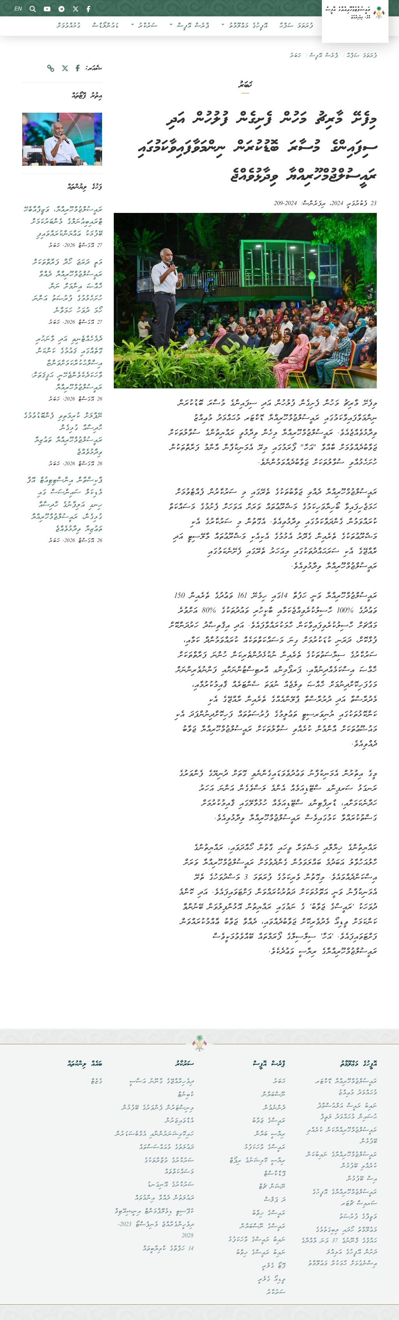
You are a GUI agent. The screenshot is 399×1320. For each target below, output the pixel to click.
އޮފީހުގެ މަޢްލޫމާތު (246, 26)
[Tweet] (65, 68)
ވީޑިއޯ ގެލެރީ (271, 1279)
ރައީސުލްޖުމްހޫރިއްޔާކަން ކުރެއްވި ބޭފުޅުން (342, 1136)
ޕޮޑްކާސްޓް (274, 1174)
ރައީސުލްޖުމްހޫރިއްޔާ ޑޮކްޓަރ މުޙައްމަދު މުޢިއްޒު (346, 1087)
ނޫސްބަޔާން (273, 1095)
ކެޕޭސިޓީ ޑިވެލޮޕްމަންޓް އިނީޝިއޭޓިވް (154, 1211)
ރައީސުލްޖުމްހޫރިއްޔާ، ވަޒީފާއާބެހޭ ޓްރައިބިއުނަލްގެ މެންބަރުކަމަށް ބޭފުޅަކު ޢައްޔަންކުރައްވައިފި (62, 222)
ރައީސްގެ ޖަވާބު (268, 1121)
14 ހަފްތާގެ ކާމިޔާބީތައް (168, 1249)
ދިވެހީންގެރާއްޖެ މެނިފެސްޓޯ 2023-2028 (156, 1230)
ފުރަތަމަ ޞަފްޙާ (296, 26)
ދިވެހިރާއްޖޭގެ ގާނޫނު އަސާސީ (161, 1081)
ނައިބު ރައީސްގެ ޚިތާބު (260, 1253)
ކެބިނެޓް (185, 1095)
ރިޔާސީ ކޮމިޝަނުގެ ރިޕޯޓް (257, 1161)
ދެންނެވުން (274, 1108)
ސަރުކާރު (146, 26)
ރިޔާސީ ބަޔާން (270, 1134)
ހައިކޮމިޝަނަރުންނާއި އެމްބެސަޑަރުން (154, 1134)
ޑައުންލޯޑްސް (105, 26)
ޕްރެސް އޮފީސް (191, 26)
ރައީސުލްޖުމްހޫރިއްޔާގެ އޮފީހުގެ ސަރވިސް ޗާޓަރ (344, 1198)
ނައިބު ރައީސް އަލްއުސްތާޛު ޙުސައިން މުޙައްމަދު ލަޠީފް (347, 1112)
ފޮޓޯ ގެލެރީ (273, 1266)
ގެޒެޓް (96, 1081)
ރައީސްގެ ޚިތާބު (268, 1213)
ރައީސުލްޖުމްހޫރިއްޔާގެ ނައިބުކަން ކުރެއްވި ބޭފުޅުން (341, 1161)
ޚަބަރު (295, 56)
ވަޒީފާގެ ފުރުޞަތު (358, 1217)
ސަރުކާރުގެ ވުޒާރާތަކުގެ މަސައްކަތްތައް (169, 1166)
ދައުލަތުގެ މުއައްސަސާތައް (166, 1147)
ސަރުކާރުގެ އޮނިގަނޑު (170, 1185)
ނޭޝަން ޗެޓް (271, 1187)
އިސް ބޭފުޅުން (362, 1179)
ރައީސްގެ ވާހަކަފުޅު (264, 1147)
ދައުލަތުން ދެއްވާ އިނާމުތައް (164, 1198)
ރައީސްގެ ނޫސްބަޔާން (262, 1227)
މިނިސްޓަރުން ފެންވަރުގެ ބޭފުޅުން (158, 1108)
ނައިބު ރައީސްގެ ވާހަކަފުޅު (256, 1240)
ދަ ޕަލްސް (274, 1200)
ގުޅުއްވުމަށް (68, 26)
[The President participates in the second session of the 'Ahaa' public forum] (62, 139)
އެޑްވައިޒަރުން (179, 1121)
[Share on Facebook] (77, 68)
